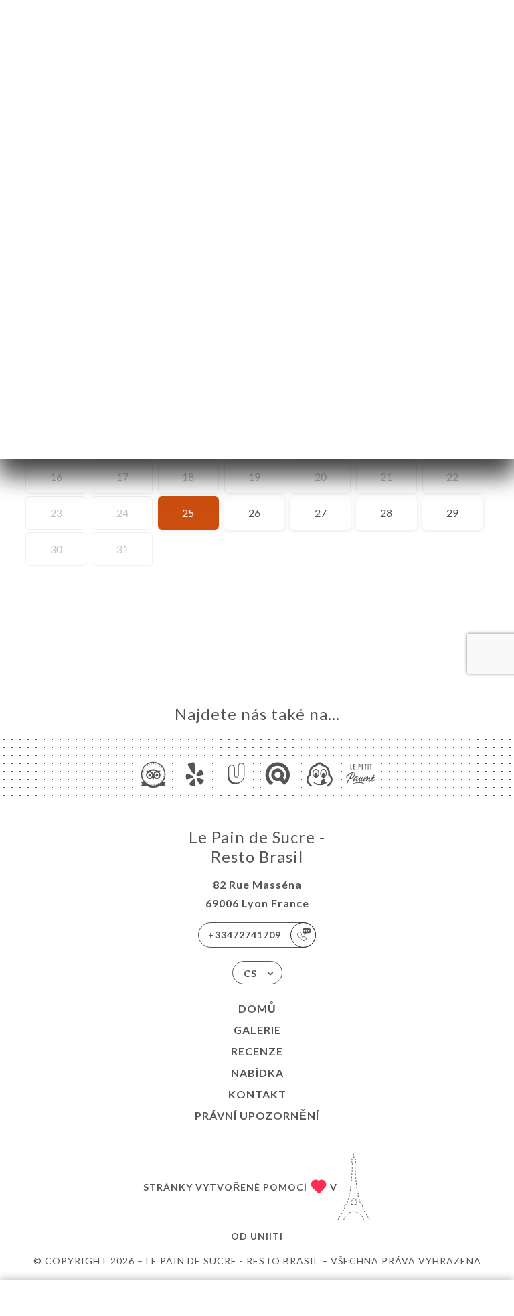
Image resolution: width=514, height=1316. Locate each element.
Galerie (257, 1029)
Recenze (257, 1051)
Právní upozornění (257, 1115)
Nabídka (257, 1072)
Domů (257, 1008)
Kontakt (257, 1094)
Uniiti (266, 1236)
